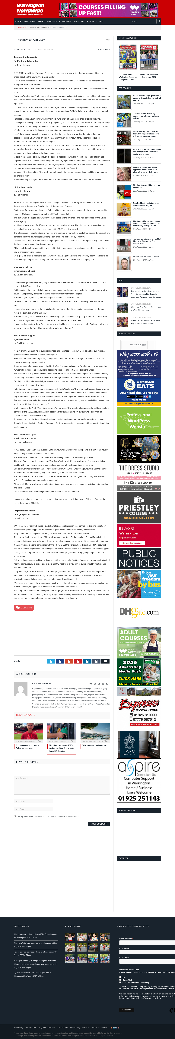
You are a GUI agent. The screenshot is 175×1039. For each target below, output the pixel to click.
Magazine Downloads (47, 1028)
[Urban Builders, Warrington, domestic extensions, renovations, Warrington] (139, 695)
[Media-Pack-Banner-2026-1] (139, 686)
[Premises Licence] (139, 568)
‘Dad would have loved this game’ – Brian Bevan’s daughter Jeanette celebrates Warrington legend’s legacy (146, 294)
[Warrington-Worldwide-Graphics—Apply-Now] (108, 16)
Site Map (95, 1028)
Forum (90, 21)
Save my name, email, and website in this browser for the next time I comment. (47, 816)
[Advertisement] (62, 632)
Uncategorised (42, 27)
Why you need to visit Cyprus (94, 745)
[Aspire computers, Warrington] (139, 802)
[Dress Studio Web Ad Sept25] (139, 491)
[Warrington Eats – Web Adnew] (139, 406)
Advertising (18, 1028)
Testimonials (63, 1028)
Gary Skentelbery (23, 49)
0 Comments (26, 608)
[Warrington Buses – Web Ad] (139, 597)
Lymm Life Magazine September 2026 (149, 75)
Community (65, 21)
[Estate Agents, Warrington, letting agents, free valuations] (139, 546)
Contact (104, 1028)
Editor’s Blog (75, 1028)
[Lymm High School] (139, 757)
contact (101, 21)
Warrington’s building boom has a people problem (33, 943)
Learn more (124, 998)
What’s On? (29, 21)
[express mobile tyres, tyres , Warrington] (139, 730)
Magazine (79, 21)
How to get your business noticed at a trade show (33, 952)
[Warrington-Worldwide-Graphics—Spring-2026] (139, 657)
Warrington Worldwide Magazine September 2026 (128, 77)
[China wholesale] (139, 626)
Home (32, 27)
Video (121, 280)
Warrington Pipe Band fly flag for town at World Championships (146, 308)
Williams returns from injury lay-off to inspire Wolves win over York (145, 322)
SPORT (41, 21)
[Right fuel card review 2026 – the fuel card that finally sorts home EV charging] (61, 732)
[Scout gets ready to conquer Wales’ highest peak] (28, 732)
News (18, 21)
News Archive (30, 1028)
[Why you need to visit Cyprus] (95, 732)
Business (52, 21)
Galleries (85, 1028)
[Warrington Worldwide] (32, 9)
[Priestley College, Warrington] (139, 523)
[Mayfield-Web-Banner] (139, 377)
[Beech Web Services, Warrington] (139, 433)
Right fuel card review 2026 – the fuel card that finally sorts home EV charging (61, 748)
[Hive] (139, 462)
